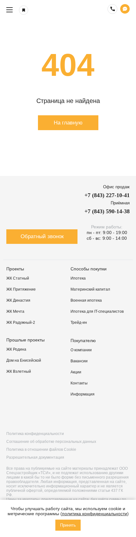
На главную (68, 123)
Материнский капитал (90, 289)
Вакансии (79, 361)
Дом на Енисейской (23, 360)
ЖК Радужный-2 (20, 322)
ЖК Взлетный (18, 371)
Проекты (15, 268)
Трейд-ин (79, 322)
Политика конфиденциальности (35, 433)
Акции (76, 372)
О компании (81, 350)
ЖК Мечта (15, 311)
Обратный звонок (42, 236)
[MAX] (124, 414)
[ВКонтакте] (12, 414)
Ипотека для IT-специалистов (97, 311)
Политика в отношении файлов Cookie (41, 449)
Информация (83, 394)
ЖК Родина (16, 349)
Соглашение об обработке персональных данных (51, 441)
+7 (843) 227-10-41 (107, 195)
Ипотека (78, 278)
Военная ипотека (86, 300)
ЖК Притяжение (21, 289)
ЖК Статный (17, 278)
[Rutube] (49, 414)
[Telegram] (87, 414)
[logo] (68, 10)
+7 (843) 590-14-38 (107, 211)
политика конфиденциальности (94, 513)
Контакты (79, 383)
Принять (68, 525)
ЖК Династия (18, 300)
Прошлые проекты (25, 339)
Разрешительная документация (35, 457)
